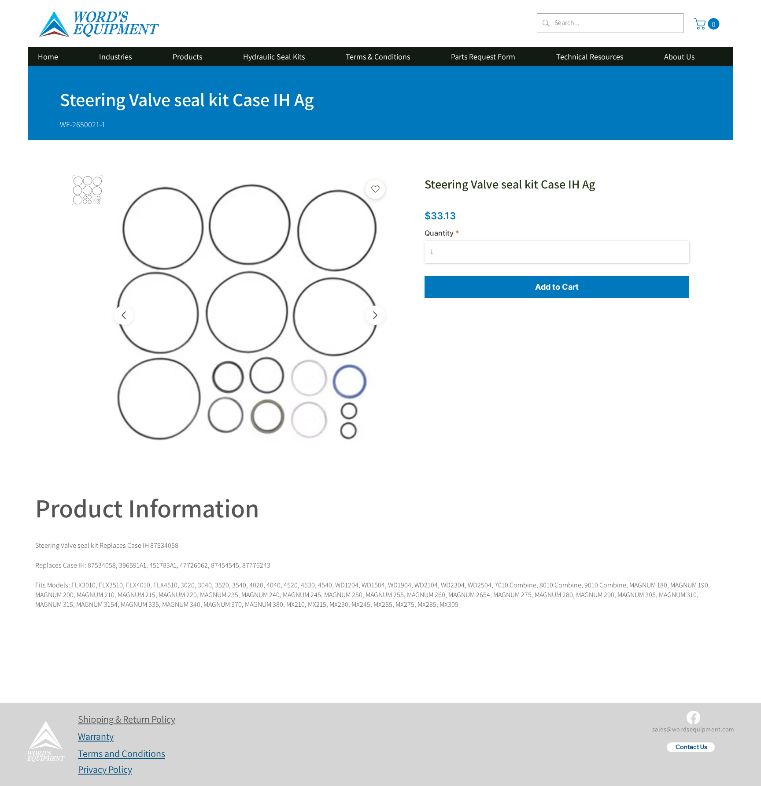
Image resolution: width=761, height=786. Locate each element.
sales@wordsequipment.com (693, 729)
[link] (708, 24)
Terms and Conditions (121, 753)
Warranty (96, 736)
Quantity (439, 232)
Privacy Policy (105, 769)
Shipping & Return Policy (126, 719)
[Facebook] (693, 717)
